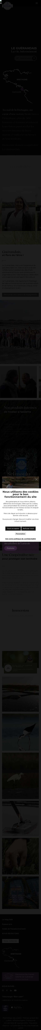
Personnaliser (20, 534)
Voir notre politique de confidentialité (20, 539)
